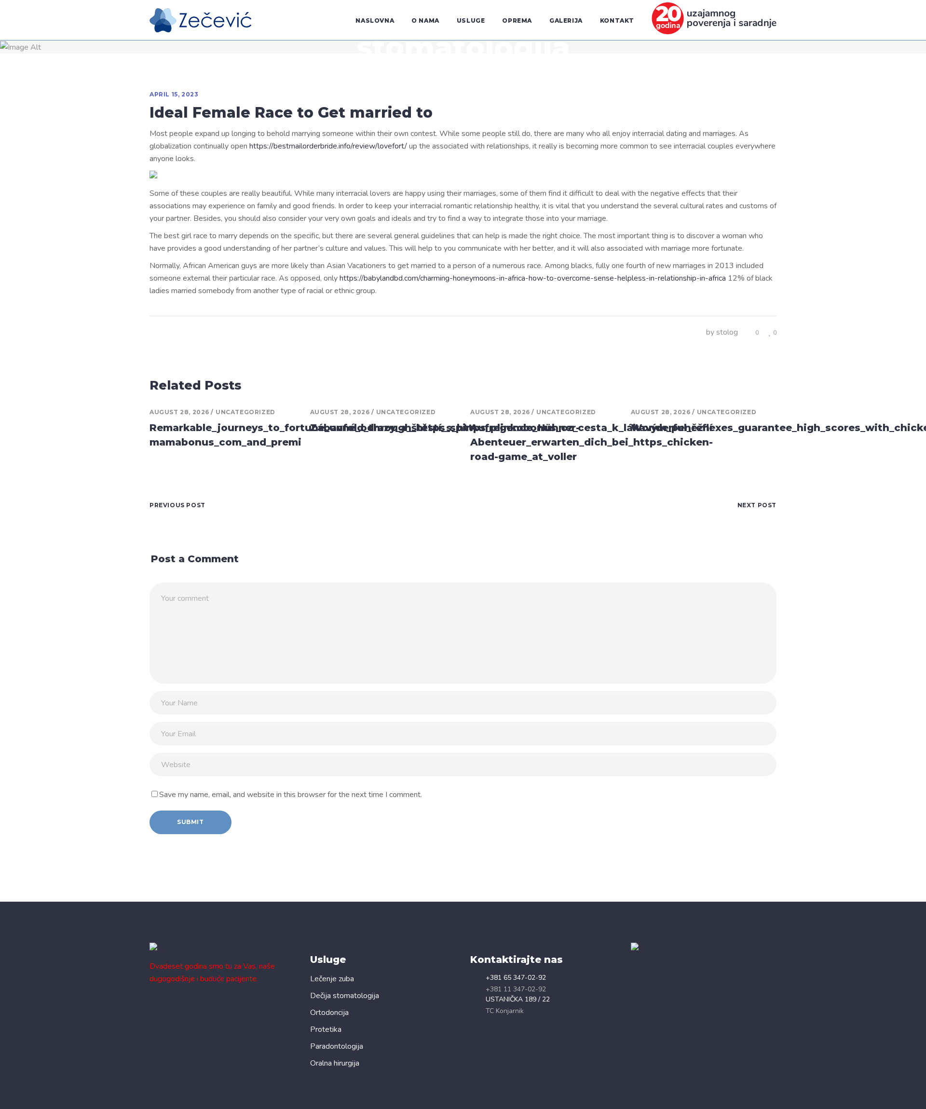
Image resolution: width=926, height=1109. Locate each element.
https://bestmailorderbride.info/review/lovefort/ (328, 146)
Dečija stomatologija (344, 996)
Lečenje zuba (332, 979)
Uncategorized (245, 412)
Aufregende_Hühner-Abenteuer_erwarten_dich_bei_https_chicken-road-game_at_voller (591, 442)
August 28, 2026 (179, 412)
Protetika (325, 1029)
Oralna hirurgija (334, 1063)
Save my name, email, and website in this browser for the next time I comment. (290, 794)
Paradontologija (336, 1046)
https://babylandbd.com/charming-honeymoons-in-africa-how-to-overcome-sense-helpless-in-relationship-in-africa (533, 278)
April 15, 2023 (174, 94)
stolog (727, 332)
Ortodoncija (329, 1012)
